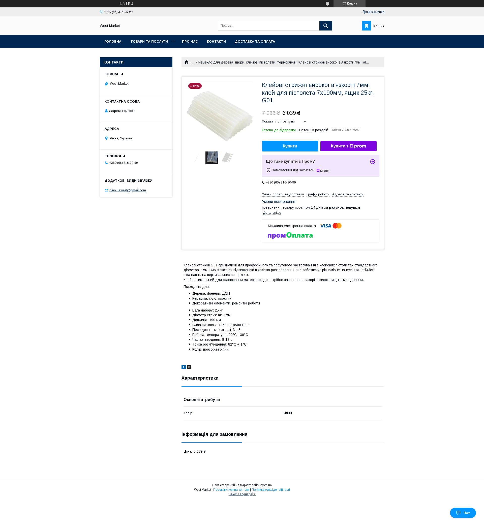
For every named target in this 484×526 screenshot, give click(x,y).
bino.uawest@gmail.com (127, 190)
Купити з (339, 146)
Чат (467, 513)
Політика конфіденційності (271, 489)
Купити (290, 146)
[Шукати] (325, 25)
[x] (189, 368)
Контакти (216, 41)
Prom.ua (266, 485)
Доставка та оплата (255, 41)
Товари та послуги (149, 41)
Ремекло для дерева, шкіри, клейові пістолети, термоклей (246, 62)
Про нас (190, 41)
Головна (112, 41)
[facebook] (184, 368)
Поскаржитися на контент (231, 489)
